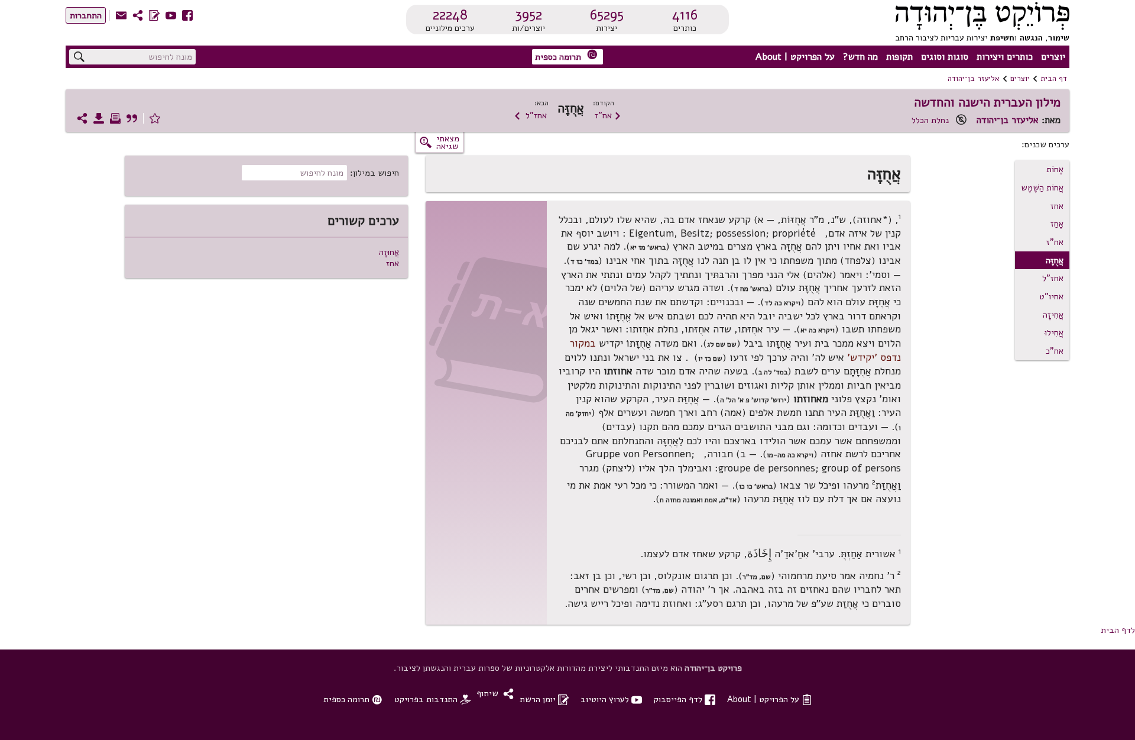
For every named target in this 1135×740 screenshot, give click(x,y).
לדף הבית (1118, 630)
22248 (450, 14)
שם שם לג (722, 344)
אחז (1056, 206)
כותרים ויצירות (1005, 56)
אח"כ (1054, 351)
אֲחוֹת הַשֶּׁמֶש (1042, 187)
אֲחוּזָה (389, 252)
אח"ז (608, 115)
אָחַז (1056, 224)
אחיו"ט (1051, 296)
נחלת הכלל (930, 120)
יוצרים (1053, 56)
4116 (685, 14)
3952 (528, 14)
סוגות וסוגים (944, 56)
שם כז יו (710, 358)
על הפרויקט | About (795, 56)
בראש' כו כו (756, 486)
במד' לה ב (772, 372)
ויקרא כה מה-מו (790, 455)
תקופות (899, 56)
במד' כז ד (584, 261)
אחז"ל (530, 115)
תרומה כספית (566, 56)
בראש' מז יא (648, 247)
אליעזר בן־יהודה (974, 78)
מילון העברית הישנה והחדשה (987, 102)
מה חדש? (860, 56)
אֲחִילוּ (1054, 332)
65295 (607, 14)
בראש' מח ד (751, 288)
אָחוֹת (1054, 169)
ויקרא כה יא (817, 330)
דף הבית (1053, 78)
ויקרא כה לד (782, 303)
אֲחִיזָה (1053, 315)
